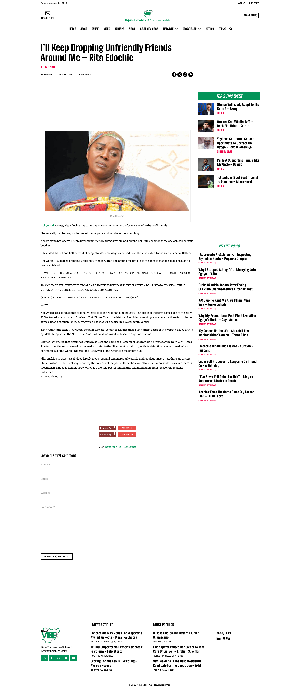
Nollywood (47, 225)
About (241, 3)
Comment (48, 507)
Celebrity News (149, 28)
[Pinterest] (190, 74)
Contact (254, 3)
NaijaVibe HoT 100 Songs (120, 447)
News (132, 28)
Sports (220, 112)
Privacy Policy (223, 633)
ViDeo (107, 28)
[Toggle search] (230, 28)
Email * (45, 478)
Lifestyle (168, 28)
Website (46, 493)
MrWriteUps (250, 15)
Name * (45, 464)
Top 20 (222, 28)
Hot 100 (210, 28)
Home (72, 28)
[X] (179, 74)
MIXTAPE (119, 28)
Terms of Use (223, 638)
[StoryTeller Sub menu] (199, 28)
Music (95, 28)
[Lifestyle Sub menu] (176, 28)
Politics (95, 656)
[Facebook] (174, 74)
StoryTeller (190, 28)
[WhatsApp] (185, 74)
